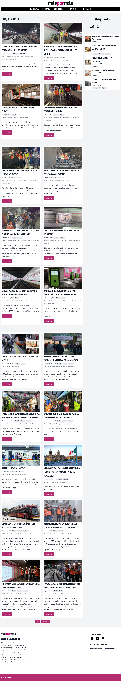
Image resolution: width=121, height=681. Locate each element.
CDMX (14, 115)
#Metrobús (15, 301)
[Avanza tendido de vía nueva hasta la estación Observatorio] (63, 158)
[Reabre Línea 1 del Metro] (21, 455)
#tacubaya (46, 243)
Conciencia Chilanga (98, 54)
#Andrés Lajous (48, 60)
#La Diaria (47, 482)
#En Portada (5, 366)
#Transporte (28, 533)
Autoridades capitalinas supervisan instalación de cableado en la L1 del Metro (61, 50)
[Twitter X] (97, 639)
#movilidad (68, 594)
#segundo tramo (62, 424)
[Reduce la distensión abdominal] (88, 73)
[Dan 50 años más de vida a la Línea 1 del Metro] (21, 344)
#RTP (73, 301)
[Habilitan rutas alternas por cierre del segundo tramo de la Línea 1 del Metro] (21, 401)
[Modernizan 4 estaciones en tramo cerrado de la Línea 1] (63, 94)
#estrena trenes (6, 117)
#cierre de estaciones (13, 424)
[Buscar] (118, 2)
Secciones (58, 9)
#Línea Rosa (72, 240)
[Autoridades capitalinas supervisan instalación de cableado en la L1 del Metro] (63, 33)
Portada (46, 9)
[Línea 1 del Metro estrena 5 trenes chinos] (21, 94)
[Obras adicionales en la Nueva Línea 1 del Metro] (63, 218)
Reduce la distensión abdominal (103, 70)
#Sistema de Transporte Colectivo (28, 301)
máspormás (6, 678)
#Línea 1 (9, 56)
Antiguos (45, 621)
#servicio (69, 424)
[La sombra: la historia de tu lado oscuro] (88, 83)
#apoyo (4, 424)
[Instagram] (103, 639)
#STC (18, 117)
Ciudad (56, 57)
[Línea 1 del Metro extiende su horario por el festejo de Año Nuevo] (21, 278)
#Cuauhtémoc (12, 240)
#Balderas (4, 240)
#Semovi (65, 60)
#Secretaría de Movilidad (9, 59)
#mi (61, 301)
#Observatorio (32, 180)
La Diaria (34, 9)
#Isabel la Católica (12, 180)
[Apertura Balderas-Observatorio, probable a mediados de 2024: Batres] (63, 344)
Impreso (87, 9)
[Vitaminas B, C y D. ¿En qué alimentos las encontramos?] (88, 49)
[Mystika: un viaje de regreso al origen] (88, 39)
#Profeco (62, 482)
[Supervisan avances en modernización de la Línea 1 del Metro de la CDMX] (63, 571)
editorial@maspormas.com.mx (102, 648)
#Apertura (47, 366)
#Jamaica (60, 240)
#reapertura (23, 474)
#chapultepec (54, 240)
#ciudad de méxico (54, 117)
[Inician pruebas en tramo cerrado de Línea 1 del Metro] (21, 158)
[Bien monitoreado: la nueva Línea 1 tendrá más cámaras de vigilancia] (63, 511)
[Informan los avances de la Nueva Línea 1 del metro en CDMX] (21, 571)
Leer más (7, 74)
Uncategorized (22, 53)
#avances (46, 594)
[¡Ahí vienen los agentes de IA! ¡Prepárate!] (88, 62)
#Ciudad (9, 533)
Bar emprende (97, 88)
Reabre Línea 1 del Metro (13, 468)
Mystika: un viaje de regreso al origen (105, 36)
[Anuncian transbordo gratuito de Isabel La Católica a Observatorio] (63, 278)
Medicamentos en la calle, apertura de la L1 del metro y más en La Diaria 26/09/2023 (62, 472)
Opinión (73, 9)
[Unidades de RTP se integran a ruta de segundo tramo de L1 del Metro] (63, 401)
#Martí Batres (63, 533)
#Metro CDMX (22, 594)
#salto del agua (6, 183)
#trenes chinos (24, 117)
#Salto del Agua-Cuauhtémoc (25, 56)
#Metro (14, 56)
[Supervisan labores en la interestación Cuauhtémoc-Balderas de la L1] (21, 218)
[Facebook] (92, 639)
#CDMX (4, 56)
